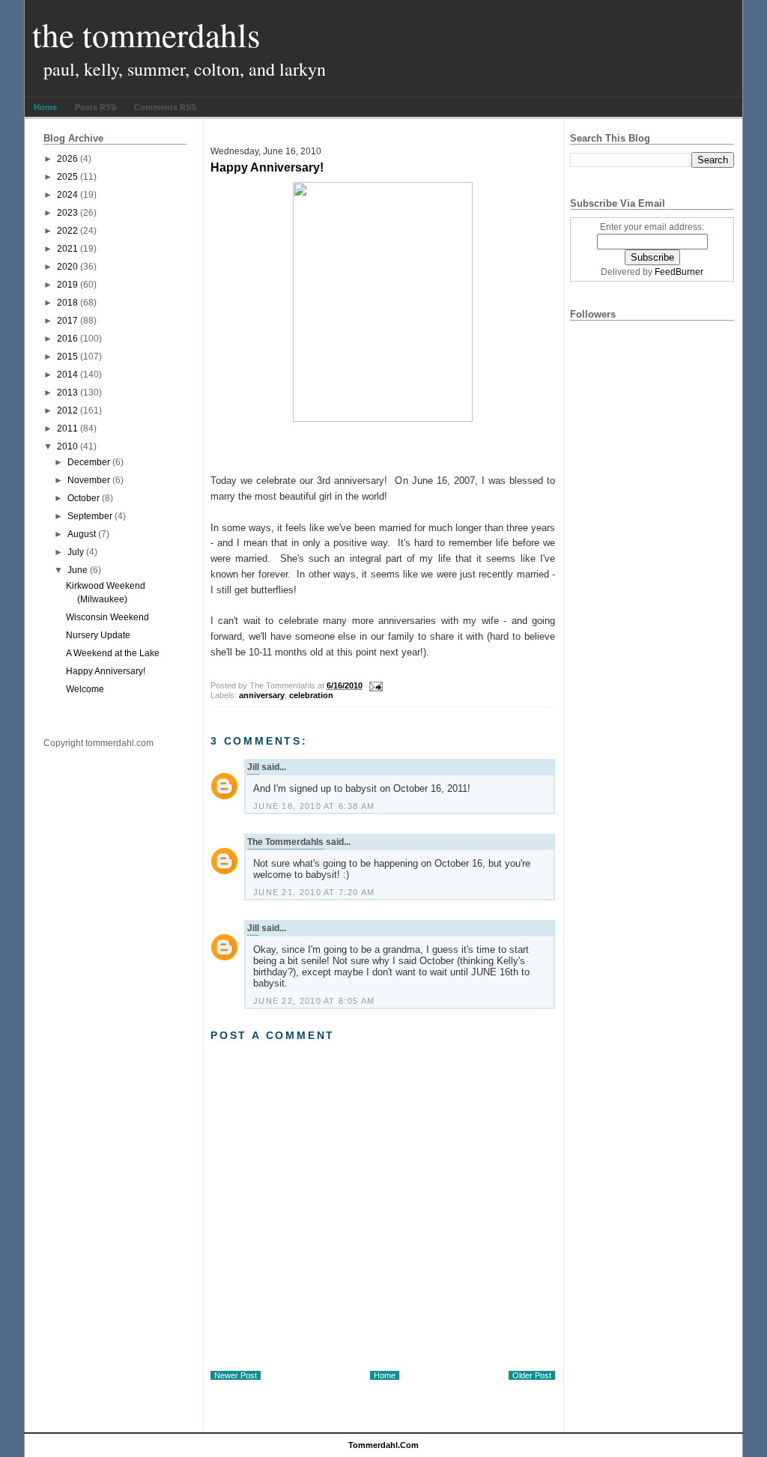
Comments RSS (165, 107)
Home (45, 107)
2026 (67, 159)
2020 (67, 266)
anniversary (262, 695)
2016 (67, 338)
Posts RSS (95, 107)
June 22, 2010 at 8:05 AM (314, 1000)
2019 (67, 284)
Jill (253, 767)
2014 (67, 374)
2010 (67, 446)
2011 (67, 428)
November (88, 480)
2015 (67, 356)
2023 (67, 213)
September (89, 516)
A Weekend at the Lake (113, 653)
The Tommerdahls (146, 34)
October (83, 498)
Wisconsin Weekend (107, 617)
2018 (67, 302)
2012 (67, 410)
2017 (67, 320)
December (88, 462)
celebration (311, 695)
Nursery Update (98, 635)
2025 (67, 177)
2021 (67, 248)
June (77, 570)
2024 (67, 195)
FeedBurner (679, 272)
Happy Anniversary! (105, 671)
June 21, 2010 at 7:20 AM (314, 892)
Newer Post (235, 1375)
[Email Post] (374, 685)
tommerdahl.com (383, 1445)
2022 (67, 230)
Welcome (85, 689)
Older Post (531, 1375)
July (75, 552)
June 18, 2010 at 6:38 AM (314, 806)
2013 (67, 392)
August (81, 534)
